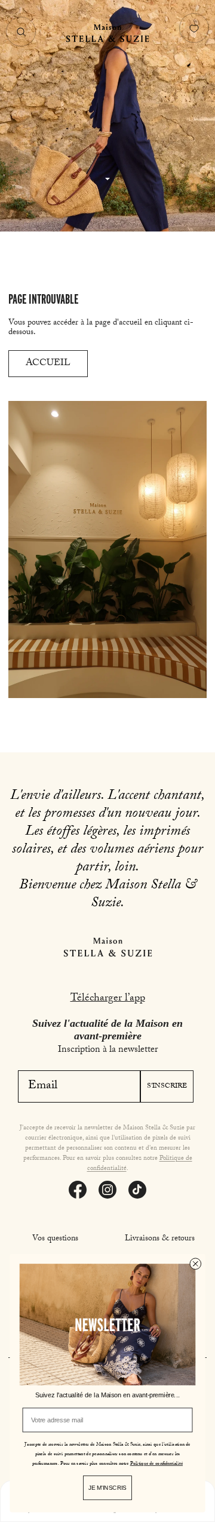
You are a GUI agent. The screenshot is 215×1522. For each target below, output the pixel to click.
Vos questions (55, 1239)
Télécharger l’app (107, 999)
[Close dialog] (195, 1264)
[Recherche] (21, 32)
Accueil (48, 364)
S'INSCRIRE (167, 1086)
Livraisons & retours (160, 1239)
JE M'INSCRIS (107, 1487)
